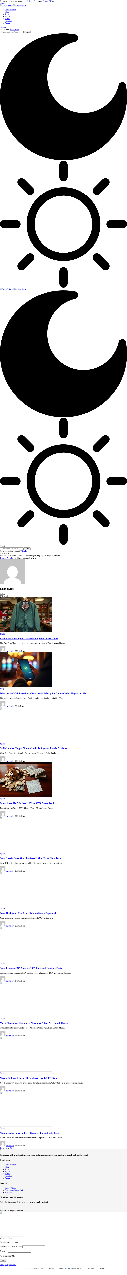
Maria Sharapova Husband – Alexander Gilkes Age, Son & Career (34, 1023)
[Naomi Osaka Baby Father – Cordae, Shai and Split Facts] (26, 1126)
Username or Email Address (11, 1247)
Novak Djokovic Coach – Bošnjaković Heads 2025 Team (29, 1078)
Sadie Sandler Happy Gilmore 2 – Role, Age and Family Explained (34, 748)
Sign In (24, 551)
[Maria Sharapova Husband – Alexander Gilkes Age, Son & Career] (26, 1016)
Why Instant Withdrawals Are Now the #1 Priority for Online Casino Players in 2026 (43, 693)
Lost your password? (8, 1265)
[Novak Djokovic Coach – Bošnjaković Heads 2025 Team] (26, 1071)
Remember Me (8, 1256)
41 (13, 1148)
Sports (2, 634)
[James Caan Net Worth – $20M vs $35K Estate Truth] (26, 796)
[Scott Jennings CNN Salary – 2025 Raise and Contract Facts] (26, 961)
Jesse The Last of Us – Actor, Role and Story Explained (28, 913)
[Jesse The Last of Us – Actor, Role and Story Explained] (26, 906)
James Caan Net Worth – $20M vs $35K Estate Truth (27, 803)
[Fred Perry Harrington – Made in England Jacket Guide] (26, 631)
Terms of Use (48, 1)
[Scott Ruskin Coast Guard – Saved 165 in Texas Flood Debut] (26, 851)
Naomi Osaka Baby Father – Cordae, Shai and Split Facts (29, 1133)
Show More (14, 30)
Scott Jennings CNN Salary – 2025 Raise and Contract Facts (31, 968)
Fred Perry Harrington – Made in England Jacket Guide (29, 638)
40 (11, 1148)
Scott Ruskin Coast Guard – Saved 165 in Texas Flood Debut (31, 858)
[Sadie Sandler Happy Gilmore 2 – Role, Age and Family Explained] (26, 741)
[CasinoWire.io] (13, 5)
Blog (2, 688)
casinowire (10, 651)
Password (4, 1251)
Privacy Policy (33, 1)
